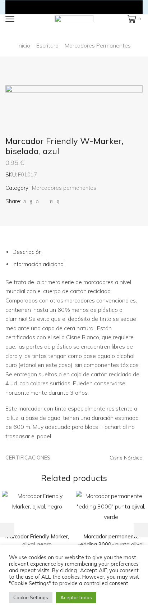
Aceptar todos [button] (76, 597)
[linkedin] (51, 201)
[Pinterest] (37, 201)
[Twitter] (24, 201)
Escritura (47, 45)
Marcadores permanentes (98, 45)
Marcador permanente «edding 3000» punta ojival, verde (111, 544)
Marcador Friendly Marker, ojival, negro (37, 540)
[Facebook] (31, 201)
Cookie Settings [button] (30, 597)
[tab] (27, 251)
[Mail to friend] (44, 201)
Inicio (24, 45)
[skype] (57, 201)
